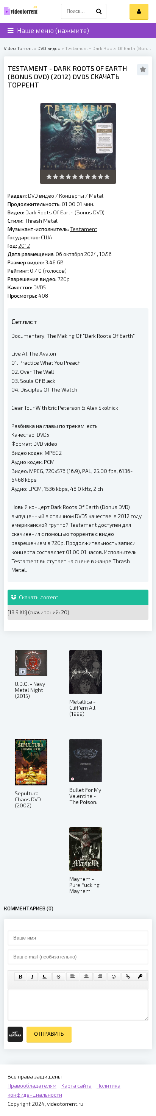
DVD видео (49, 48)
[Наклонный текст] (32, 976)
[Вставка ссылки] (128, 976)
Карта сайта (76, 1085)
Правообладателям (32, 1085)
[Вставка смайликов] (114, 976)
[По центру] (86, 976)
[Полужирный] (20, 976)
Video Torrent (18, 48)
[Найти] (98, 11)
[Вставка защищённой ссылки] (140, 976)
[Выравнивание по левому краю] (72, 976)
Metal (96, 195)
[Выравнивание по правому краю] (100, 976)
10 (107, 176)
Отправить (49, 1034)
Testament (28, 68)
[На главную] (19, 11)
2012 (60, 76)
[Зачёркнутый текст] (58, 976)
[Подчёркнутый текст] (45, 976)
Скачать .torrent (38, 597)
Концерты (71, 195)
